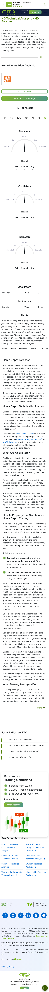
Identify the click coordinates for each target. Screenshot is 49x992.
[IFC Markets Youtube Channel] (36, 915)
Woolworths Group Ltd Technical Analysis (11, 873)
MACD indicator (10, 442)
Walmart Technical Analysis (34, 865)
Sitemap (17, 959)
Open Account (35, 12)
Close (24, 988)
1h (33, 118)
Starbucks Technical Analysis (10, 865)
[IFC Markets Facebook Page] (5, 915)
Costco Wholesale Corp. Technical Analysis (9, 847)
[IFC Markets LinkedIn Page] (28, 915)
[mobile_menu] (45, 12)
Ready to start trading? (24, 98)
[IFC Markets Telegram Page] (44, 915)
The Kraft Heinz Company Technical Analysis (35, 847)
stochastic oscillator (24, 433)
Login (24, 12)
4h (39, 118)
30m (26, 118)
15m (19, 118)
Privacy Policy (7, 966)
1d (45, 118)
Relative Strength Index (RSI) (29, 439)
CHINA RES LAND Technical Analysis (9, 857)
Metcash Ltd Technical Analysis (36, 873)
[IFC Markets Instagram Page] (13, 915)
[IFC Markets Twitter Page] (21, 915)
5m (11, 118)
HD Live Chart (24, 91)
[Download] (45, 4)
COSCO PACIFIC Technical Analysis (34, 857)
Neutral (24, 212)
